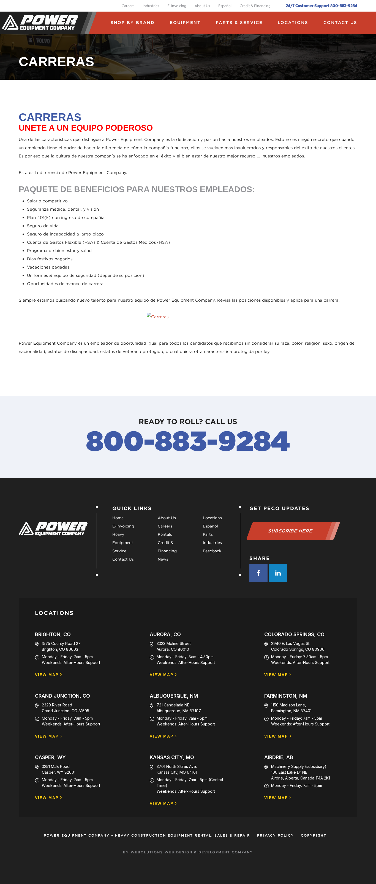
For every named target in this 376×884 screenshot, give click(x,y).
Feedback (212, 551)
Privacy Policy (275, 835)
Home (118, 518)
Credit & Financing (255, 6)
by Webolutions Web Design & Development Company (188, 852)
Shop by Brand (133, 22)
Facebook (258, 573)
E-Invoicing (176, 6)
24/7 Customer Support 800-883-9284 (321, 5)
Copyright (313, 835)
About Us (202, 6)
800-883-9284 (188, 440)
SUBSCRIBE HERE (290, 531)
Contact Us (340, 22)
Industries (151, 6)
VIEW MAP (47, 674)
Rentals (165, 534)
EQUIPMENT (185, 22)
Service (119, 551)
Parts (208, 534)
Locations (293, 22)
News (163, 559)
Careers (128, 6)
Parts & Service (239, 22)
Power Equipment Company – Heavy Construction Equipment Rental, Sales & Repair (147, 835)
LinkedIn (278, 573)
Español (224, 6)
